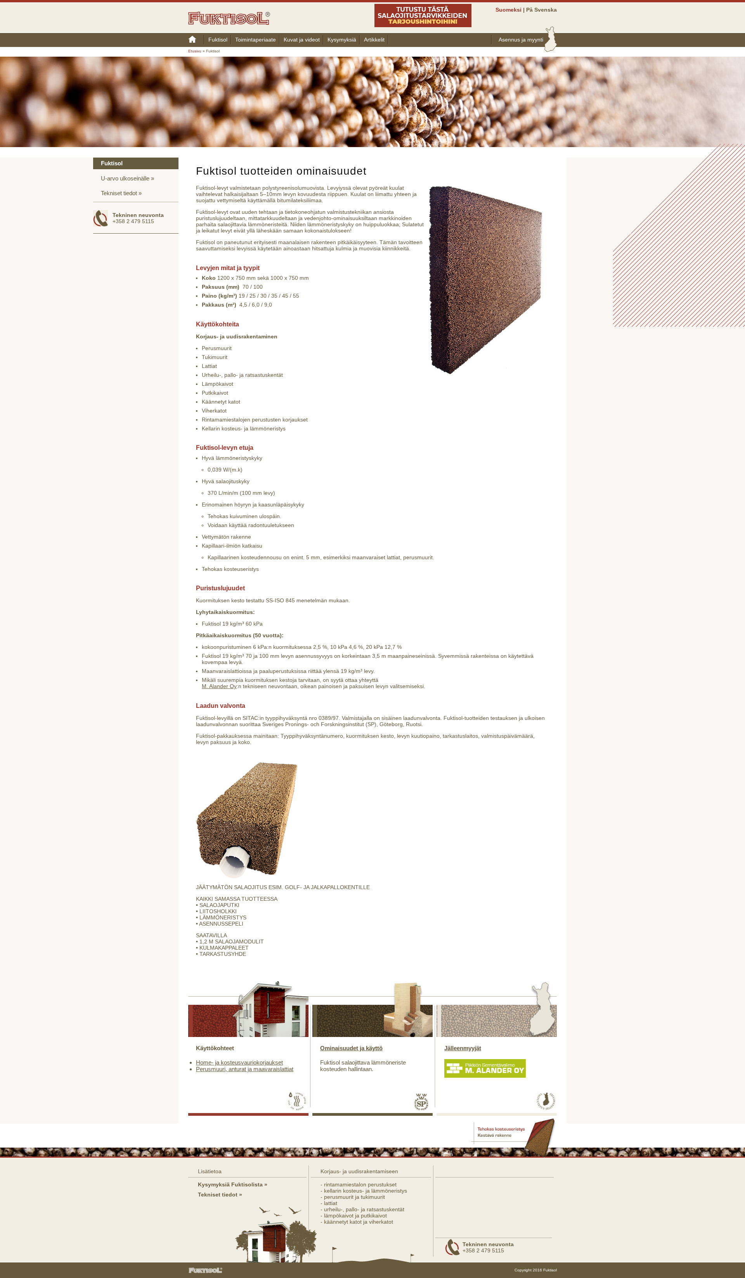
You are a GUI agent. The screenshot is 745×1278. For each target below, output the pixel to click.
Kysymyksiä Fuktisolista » (232, 1184)
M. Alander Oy (219, 686)
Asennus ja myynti (521, 39)
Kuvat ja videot (302, 39)
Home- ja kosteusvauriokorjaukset (239, 1062)
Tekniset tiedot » (220, 1194)
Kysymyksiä (341, 39)
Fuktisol (217, 39)
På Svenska (541, 10)
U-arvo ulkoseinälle (125, 178)
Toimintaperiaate (255, 39)
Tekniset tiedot (119, 193)
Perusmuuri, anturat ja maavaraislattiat (244, 1069)
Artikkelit (374, 39)
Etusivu (196, 39)
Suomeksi (509, 10)
